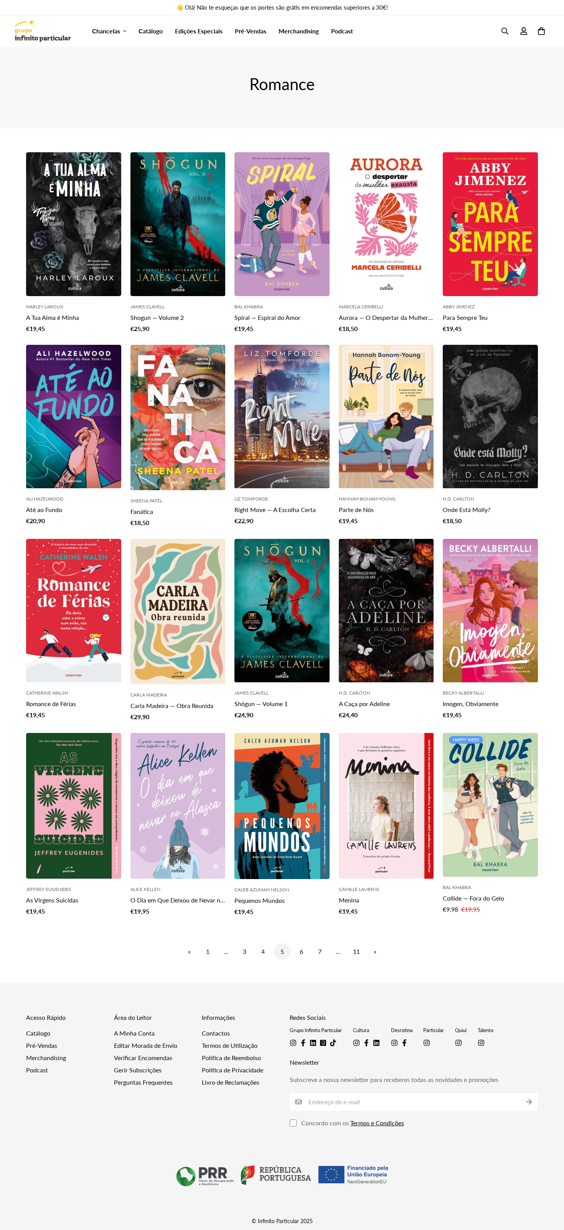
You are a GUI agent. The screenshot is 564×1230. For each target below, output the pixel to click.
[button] (540, 31)
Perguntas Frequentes (143, 1082)
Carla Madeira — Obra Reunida (171, 705)
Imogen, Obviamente (470, 703)
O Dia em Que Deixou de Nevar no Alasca (177, 900)
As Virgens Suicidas (52, 900)
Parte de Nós (356, 509)
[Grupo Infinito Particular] (42, 30)
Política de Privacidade (232, 1070)
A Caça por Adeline (364, 703)
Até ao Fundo (44, 509)
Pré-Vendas (250, 31)
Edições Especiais (199, 31)
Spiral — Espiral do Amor (267, 317)
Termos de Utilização (229, 1045)
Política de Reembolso (231, 1057)
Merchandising (299, 31)
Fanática (141, 511)
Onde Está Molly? (466, 509)
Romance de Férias (51, 703)
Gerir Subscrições (138, 1070)
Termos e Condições (377, 1122)
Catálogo (151, 31)
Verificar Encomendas (143, 1057)
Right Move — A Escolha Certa (275, 509)
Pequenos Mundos (259, 900)
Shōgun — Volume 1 (261, 703)
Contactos (216, 1033)
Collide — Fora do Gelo (473, 898)
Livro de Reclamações (230, 1082)
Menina (349, 900)
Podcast (342, 31)
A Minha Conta (134, 1033)
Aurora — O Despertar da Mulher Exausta (383, 318)
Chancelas (106, 31)
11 (356, 951)
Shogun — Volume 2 (157, 317)
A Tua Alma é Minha (52, 317)
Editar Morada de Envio (145, 1045)
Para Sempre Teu (465, 317)
